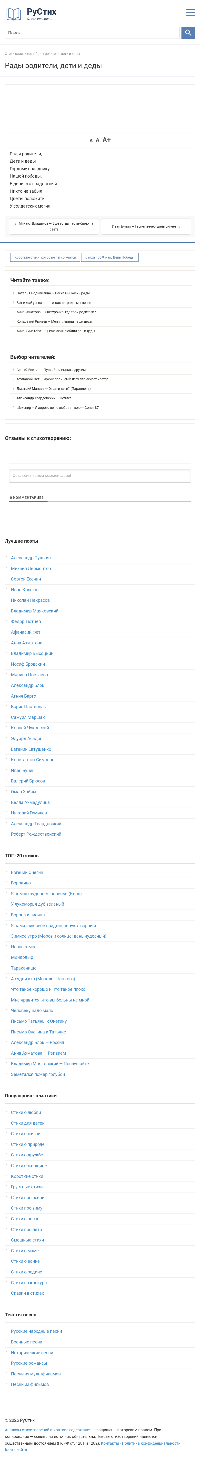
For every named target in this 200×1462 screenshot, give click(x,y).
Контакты (110, 1443)
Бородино (21, 882)
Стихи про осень (27, 1197)
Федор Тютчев (26, 621)
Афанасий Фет (25, 632)
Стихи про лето (26, 1229)
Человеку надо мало (32, 1010)
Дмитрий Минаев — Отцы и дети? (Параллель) (54, 389)
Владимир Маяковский (34, 610)
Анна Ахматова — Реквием (38, 1053)
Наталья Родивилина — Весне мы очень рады (53, 293)
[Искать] (188, 33)
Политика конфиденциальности (151, 1443)
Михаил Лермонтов (31, 568)
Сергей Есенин (26, 578)
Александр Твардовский (36, 823)
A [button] (91, 140)
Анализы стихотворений (27, 1430)
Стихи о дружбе (27, 1154)
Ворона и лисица (28, 914)
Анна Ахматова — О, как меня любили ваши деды (56, 331)
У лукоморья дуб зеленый (37, 904)
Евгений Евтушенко (31, 749)
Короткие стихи (27, 1176)
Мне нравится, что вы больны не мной (50, 999)
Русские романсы (29, 1363)
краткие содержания (72, 1430)
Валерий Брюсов (28, 780)
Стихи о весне (25, 1218)
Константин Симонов (32, 759)
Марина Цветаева (29, 674)
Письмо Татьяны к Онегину (39, 1021)
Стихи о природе (28, 1144)
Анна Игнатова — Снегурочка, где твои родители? (56, 312)
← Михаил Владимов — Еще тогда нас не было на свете (54, 226)
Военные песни (26, 1341)
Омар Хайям (23, 791)
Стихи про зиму (26, 1208)
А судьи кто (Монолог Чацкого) (43, 978)
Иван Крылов (25, 589)
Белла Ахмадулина (30, 802)
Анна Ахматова (26, 642)
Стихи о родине (26, 1271)
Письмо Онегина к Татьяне (38, 1031)
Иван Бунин (23, 770)
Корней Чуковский (30, 727)
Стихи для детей (28, 1123)
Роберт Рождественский (36, 834)
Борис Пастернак (28, 706)
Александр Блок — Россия (37, 1042)
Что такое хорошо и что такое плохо (48, 989)
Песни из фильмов (30, 1384)
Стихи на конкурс (29, 1282)
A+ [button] (106, 140)
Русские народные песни (36, 1331)
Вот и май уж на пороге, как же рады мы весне (54, 303)
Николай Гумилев (29, 812)
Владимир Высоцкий (32, 653)
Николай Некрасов (30, 600)
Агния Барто (23, 696)
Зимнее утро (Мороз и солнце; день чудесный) (58, 936)
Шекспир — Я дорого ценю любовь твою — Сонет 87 (58, 408)
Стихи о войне (25, 1261)
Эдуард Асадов (26, 738)
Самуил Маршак (28, 717)
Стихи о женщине (29, 1165)
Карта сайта (16, 1450)
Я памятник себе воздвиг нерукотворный (53, 925)
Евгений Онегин (27, 872)
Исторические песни (32, 1352)
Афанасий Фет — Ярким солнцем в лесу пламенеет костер (62, 379)
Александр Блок (27, 685)
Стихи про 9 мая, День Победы (109, 257)
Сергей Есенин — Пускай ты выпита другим (51, 370)
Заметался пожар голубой (38, 1074)
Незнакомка (24, 946)
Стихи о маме (25, 1250)
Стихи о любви (26, 1112)
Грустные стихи (27, 1186)
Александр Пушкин (31, 557)
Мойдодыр (22, 957)
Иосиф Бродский (28, 664)
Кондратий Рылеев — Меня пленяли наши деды (54, 321)
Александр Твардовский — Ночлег (44, 398)
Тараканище (24, 968)
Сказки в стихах (27, 1293)
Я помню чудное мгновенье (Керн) (46, 893)
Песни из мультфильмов (36, 1373)
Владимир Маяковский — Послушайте (50, 1063)
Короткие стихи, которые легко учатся (45, 257)
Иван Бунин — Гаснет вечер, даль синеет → (146, 226)
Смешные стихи (27, 1239)
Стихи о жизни (25, 1133)
